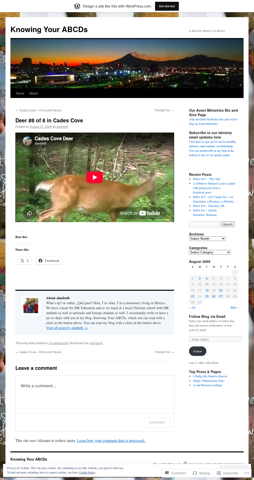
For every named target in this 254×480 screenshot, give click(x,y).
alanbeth (62, 126)
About (33, 93)
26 (214, 296)
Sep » (235, 307)
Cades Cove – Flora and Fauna (38, 110)
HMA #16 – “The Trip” (207, 179)
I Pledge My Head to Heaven (210, 376)
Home (20, 93)
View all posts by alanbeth (67, 327)
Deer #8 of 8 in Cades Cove (49, 120)
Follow (197, 351)
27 (220, 296)
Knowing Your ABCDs (49, 29)
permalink (96, 343)
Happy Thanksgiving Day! (208, 381)
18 (207, 290)
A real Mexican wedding (207, 385)
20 (220, 290)
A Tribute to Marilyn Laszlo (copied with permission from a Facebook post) (214, 187)
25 (207, 296)
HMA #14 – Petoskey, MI (208, 206)
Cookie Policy (87, 472)
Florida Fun (164, 110)
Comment (157, 422)
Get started (167, 6)
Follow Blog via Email (207, 316)
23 (192, 296)
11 (207, 284)
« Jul (192, 307)
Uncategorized (58, 343)
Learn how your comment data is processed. (111, 440)
